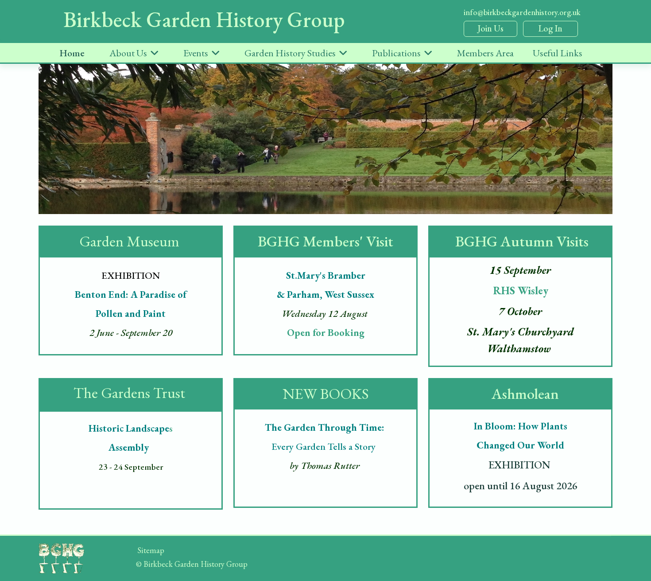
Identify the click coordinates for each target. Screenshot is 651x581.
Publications (396, 53)
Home (72, 53)
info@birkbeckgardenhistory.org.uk (522, 12)
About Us (128, 53)
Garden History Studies (290, 53)
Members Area (485, 53)
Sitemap (150, 550)
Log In (550, 28)
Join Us (490, 28)
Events (195, 53)
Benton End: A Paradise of (132, 294)
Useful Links (557, 53)
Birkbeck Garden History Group (204, 19)
